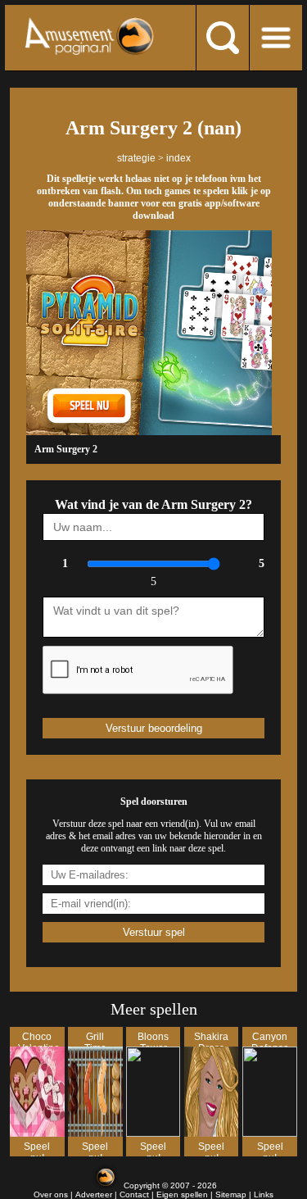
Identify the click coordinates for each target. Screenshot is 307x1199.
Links (263, 1194)
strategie (136, 158)
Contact (134, 1194)
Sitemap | (234, 1194)
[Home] (89, 36)
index (178, 158)
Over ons (51, 1194)
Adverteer (93, 1194)
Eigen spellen (182, 1194)
